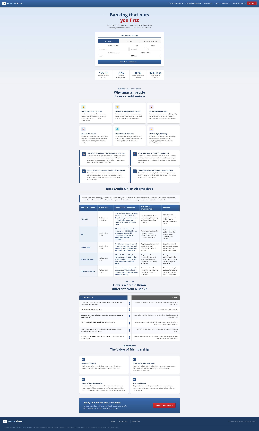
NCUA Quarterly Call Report (24, 427)
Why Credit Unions (176, 3)
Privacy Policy (123, 421)
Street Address (113, 46)
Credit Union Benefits (193, 3)
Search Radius (145, 53)
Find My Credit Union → (164, 405)
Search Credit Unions (129, 62)
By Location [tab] (108, 41)
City (137, 46)
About (113, 421)
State (153, 46)
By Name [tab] (129, 41)
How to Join (208, 3)
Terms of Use (136, 421)
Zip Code (113, 53)
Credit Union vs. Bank (222, 3)
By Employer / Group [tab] (150, 41)
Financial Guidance (239, 3)
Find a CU (251, 3)
